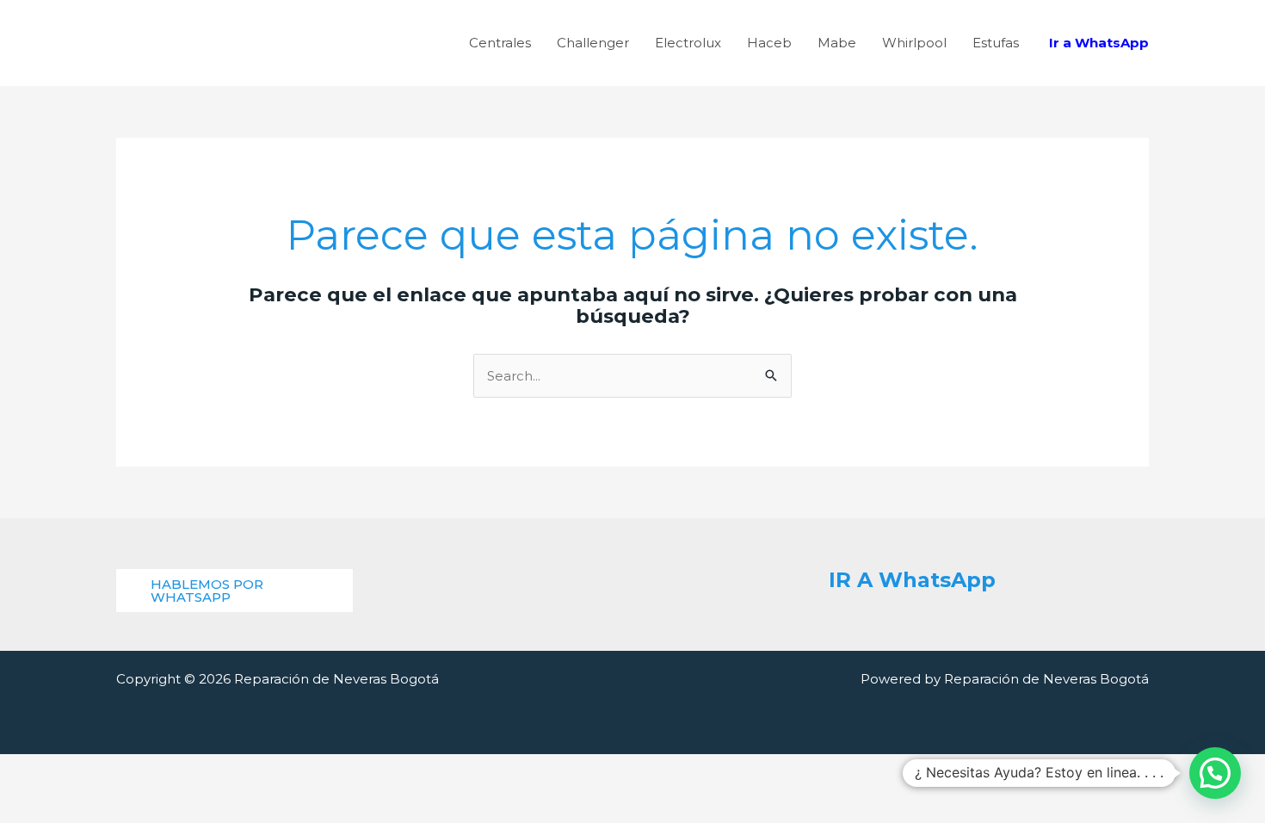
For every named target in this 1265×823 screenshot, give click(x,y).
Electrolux (688, 42)
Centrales (500, 42)
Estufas (995, 42)
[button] (234, 590)
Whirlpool (914, 42)
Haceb (769, 42)
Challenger (593, 42)
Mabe (837, 42)
